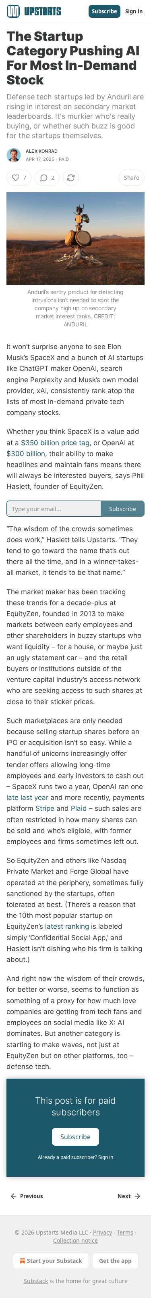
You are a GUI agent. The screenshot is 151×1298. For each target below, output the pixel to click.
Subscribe (104, 11)
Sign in (134, 11)
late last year (27, 797)
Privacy (102, 1232)
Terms (125, 1232)
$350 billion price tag (55, 443)
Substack (36, 1281)
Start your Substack (54, 1260)
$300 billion (25, 454)
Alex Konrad (42, 151)
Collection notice (75, 1240)
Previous (31, 1196)
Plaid (79, 808)
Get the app (115, 1260)
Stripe (44, 808)
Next (124, 1196)
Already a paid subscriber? (75, 1157)
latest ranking (67, 926)
